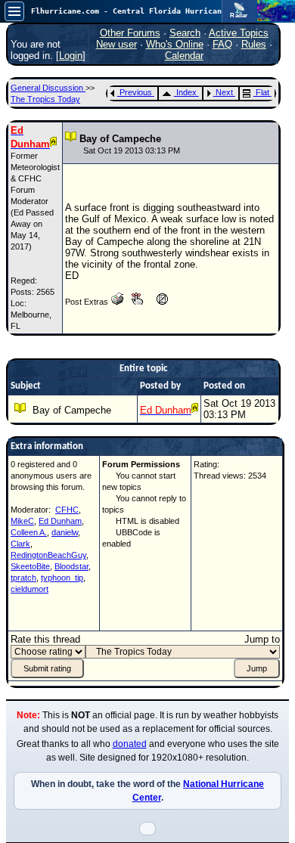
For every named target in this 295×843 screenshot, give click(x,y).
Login (70, 55)
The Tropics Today (45, 99)
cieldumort (29, 589)
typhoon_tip (62, 577)
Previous (135, 92)
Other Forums (130, 33)
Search (184, 33)
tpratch (23, 577)
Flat (262, 92)
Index (186, 92)
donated (130, 744)
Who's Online (174, 44)
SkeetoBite (30, 566)
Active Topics (239, 33)
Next (224, 92)
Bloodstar (71, 566)
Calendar (184, 55)
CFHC (67, 509)
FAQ (222, 44)
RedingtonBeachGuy (48, 554)
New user (116, 44)
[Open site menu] (14, 11)
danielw (64, 532)
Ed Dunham (60, 520)
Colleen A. (29, 532)
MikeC (22, 520)
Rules (253, 44)
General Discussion (48, 87)
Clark (20, 543)
